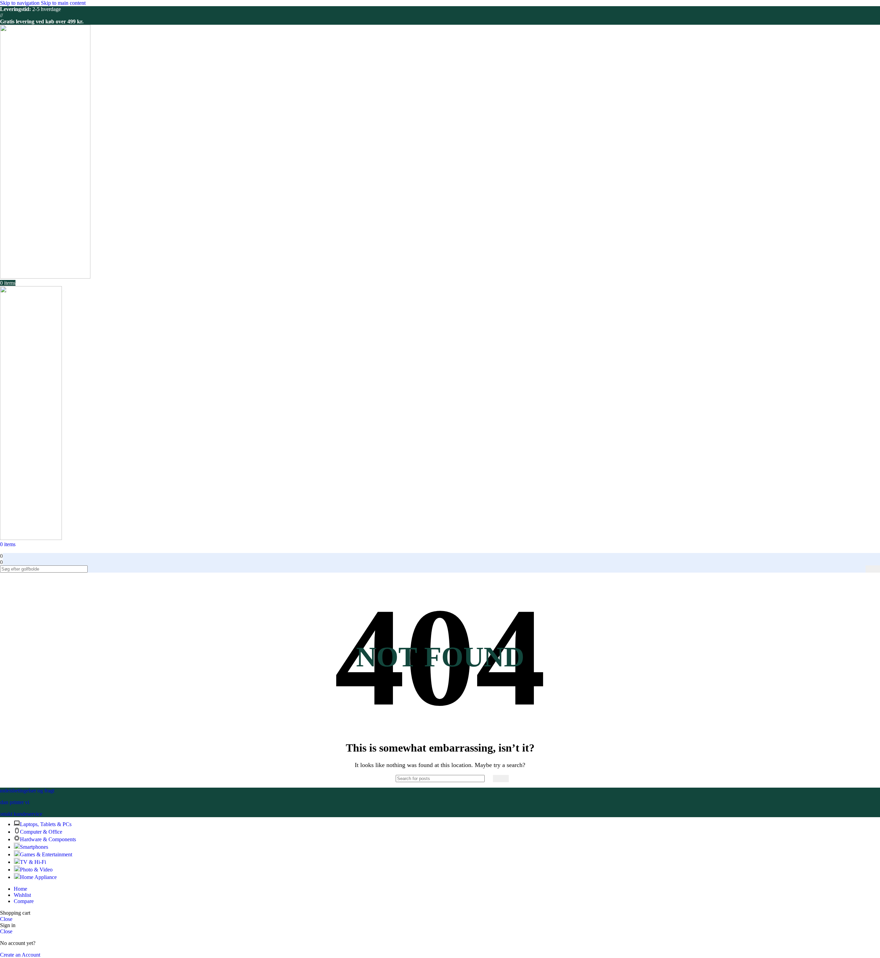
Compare (24, 901)
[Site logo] (45, 277)
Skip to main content (63, 3)
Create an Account (20, 955)
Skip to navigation (20, 3)
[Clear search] (860, 569)
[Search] (873, 569)
